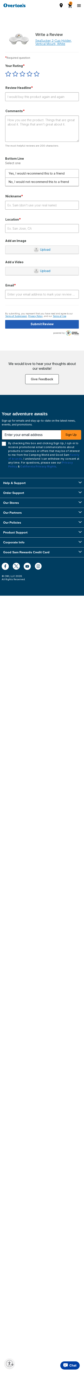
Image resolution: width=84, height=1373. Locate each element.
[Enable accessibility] (9, 1363)
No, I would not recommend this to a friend (39, 182)
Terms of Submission (16, 316)
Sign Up (71, 434)
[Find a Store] (61, 5)
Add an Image (15, 240)
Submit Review (42, 324)
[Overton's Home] (14, 5)
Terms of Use (59, 316)
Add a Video (14, 262)
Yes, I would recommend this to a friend (37, 173)
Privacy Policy (35, 316)
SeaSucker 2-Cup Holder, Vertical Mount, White (53, 42)
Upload (45, 249)
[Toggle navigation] (78, 5)
